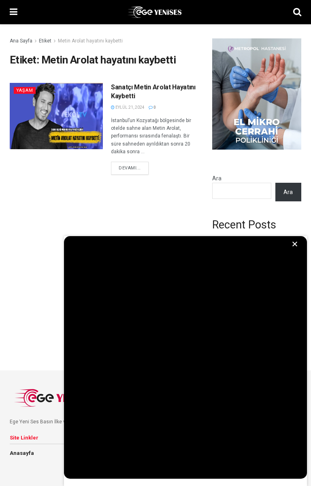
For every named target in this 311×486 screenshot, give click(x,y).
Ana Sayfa (21, 41)
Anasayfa (22, 453)
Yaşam (24, 90)
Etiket (45, 41)
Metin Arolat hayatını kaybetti (90, 41)
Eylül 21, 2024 (130, 107)
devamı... (130, 168)
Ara (217, 178)
